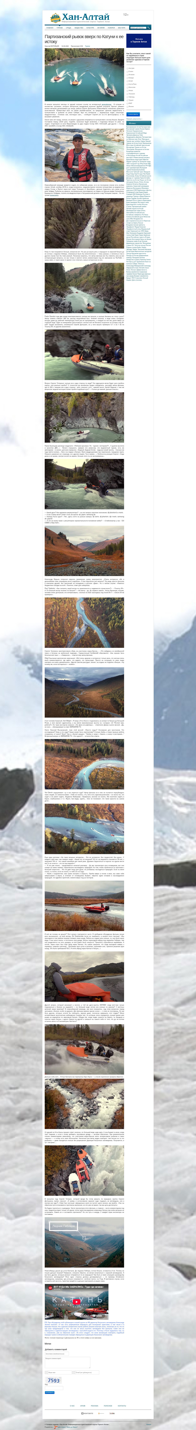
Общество (79, 28)
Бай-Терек (135, 235)
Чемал (144, 247)
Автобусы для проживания (135, 261)
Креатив (143, 259)
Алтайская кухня (145, 176)
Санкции (129, 194)
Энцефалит (130, 227)
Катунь (136, 182)
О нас (72, 1406)
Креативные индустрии (134, 159)
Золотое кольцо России (143, 245)
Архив (82, 1406)
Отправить (50, 1392)
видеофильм (106, 104)
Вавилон (147, 196)
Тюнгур (129, 253)
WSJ (132, 219)
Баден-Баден (143, 192)
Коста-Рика (132, 84)
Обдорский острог (132, 268)
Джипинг (139, 137)
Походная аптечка (138, 257)
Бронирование (131, 127)
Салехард (147, 266)
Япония (131, 106)
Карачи (147, 129)
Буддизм (140, 233)
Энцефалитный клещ (133, 229)
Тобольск (141, 263)
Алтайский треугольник (142, 145)
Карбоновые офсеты (144, 190)
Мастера (121, 28)
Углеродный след (132, 192)
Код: (46, 1384)
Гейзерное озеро (132, 241)
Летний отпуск (144, 268)
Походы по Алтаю (132, 255)
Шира (146, 231)
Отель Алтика (144, 182)
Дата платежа (137, 280)
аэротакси (130, 190)
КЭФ (135, 190)
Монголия (131, 87)
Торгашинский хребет (139, 206)
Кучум (142, 129)
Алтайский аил (139, 212)
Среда (68, 28)
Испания (131, 74)
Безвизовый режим (138, 170)
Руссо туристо (138, 200)
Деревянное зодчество (134, 243)
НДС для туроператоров (138, 166)
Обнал (128, 165)
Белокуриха (137, 188)
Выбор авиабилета (133, 272)
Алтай (139, 127)
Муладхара (130, 147)
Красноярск (147, 200)
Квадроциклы (131, 137)
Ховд (132, 174)
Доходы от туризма (133, 178)
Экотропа (129, 135)
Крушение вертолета (139, 253)
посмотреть (54, 195)
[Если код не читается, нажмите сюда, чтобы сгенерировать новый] (53, 1380)
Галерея (111, 28)
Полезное (108, 1406)
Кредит (129, 278)
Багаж (135, 274)
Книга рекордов (131, 202)
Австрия (131, 68)
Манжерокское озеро (133, 210)
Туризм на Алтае (140, 147)
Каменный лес (136, 231)
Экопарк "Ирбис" (132, 249)
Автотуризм (136, 239)
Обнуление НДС (145, 163)
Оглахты (135, 184)
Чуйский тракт (139, 172)
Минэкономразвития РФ (139, 165)
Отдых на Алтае (145, 180)
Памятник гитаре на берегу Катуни (138, 222)
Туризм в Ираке (138, 196)
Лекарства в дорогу (133, 259)
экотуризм (130, 182)
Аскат (140, 143)
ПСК (133, 278)
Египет (130, 71)
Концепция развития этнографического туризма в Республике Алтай (135, 153)
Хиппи (148, 259)
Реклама (94, 1406)
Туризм (60, 28)
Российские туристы (138, 237)
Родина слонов (131, 247)
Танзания (131, 94)
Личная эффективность (139, 270)
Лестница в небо (143, 202)
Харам (143, 141)
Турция (130, 100)
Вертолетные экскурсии (143, 251)
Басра (128, 198)
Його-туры (130, 145)
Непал (130, 90)
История (100, 28)
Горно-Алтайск (145, 178)
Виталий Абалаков (144, 249)
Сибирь (135, 263)
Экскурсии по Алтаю (142, 149)
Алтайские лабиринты (134, 214)
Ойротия (145, 159)
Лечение (129, 131)
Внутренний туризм (133, 129)
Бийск (139, 247)
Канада (131, 78)
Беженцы (139, 194)
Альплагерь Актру (132, 176)
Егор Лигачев (142, 241)
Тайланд (131, 97)
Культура (90, 28)
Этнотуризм (130, 149)
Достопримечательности (135, 221)
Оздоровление (138, 131)
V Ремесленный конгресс (141, 157)
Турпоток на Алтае (133, 180)
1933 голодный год (133, 163)
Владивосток (138, 219)
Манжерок (145, 188)
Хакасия (129, 184)
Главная (49, 28)
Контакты (122, 1406)
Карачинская (131, 133)
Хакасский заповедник (141, 186)
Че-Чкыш (145, 214)
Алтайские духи (138, 217)
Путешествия (145, 127)
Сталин (129, 206)
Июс (128, 233)
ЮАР (130, 103)
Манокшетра (147, 143)
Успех (128, 270)
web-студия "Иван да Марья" (68, 1427)
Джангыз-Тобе (138, 135)
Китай (130, 81)
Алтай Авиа (130, 251)
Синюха (129, 217)
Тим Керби (146, 174)
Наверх (148, 1424)
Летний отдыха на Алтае (134, 208)
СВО (134, 194)
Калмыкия (133, 233)
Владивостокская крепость (135, 225)
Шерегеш (129, 188)
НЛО (143, 231)
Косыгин (144, 204)
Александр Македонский (135, 266)
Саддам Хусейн (136, 198)
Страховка (139, 278)
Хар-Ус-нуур (138, 174)
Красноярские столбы (134, 204)
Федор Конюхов (140, 227)
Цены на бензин (145, 239)
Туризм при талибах (133, 141)
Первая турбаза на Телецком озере (138, 161)
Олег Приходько (143, 139)
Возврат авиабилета (141, 276)
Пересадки (141, 274)
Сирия (141, 235)
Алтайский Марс (141, 133)
